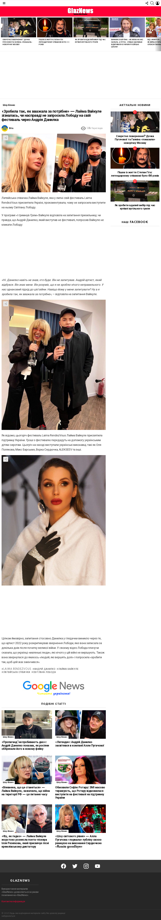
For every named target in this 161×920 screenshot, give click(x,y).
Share (5, 137)
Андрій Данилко (45, 669)
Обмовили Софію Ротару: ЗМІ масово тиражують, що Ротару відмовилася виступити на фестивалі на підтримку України (80, 792)
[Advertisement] (80, 75)
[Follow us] (147, 3)
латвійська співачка (16, 672)
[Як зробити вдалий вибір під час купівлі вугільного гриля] (91, 27)
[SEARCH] (152, 3)
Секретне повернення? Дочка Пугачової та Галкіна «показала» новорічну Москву (17, 42)
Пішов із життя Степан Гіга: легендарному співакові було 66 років (54, 42)
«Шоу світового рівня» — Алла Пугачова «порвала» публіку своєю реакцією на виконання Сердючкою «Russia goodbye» (78, 841)
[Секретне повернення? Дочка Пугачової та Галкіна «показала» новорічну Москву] (18, 27)
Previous (1, 34)
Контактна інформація (13, 901)
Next (159, 34)
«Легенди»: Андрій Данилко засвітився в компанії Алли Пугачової (79, 744)
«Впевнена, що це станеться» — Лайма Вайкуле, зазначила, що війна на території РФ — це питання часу (26, 791)
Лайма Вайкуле (68, 669)
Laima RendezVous (17, 669)
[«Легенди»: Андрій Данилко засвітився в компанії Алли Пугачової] (80, 724)
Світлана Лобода (44, 672)
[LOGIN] (157, 3)
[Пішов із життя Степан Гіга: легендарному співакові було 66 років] (54, 27)
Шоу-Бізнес (8, 737)
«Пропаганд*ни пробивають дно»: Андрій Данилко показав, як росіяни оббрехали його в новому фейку (25, 746)
